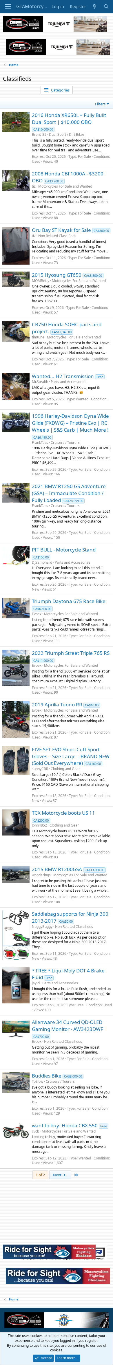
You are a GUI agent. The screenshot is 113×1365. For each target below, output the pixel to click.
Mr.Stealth (40, 381)
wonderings (41, 875)
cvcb (35, 1131)
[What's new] (94, 6)
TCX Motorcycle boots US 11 (63, 812)
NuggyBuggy (42, 926)
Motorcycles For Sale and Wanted (65, 186)
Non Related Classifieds (57, 235)
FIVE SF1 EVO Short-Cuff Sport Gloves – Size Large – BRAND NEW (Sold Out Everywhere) (71, 756)
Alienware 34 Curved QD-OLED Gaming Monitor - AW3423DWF (67, 1025)
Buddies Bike (46, 1075)
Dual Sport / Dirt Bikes (67, 134)
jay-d (36, 983)
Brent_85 (39, 134)
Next (57, 1174)
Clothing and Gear (65, 768)
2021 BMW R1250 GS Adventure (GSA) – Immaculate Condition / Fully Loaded (69, 493)
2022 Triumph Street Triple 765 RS (71, 653)
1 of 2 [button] (40, 1174)
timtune (38, 337)
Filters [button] (100, 104)
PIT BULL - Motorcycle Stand (64, 549)
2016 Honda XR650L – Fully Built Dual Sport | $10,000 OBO (69, 118)
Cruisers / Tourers (65, 442)
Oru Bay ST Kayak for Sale (61, 230)
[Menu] (8, 6)
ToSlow (37, 1081)
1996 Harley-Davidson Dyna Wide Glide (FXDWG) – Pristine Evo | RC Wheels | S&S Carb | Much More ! (70, 423)
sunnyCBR (40, 768)
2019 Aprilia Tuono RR (57, 704)
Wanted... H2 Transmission (63, 376)
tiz (34, 186)
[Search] (106, 6)
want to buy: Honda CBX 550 (65, 1125)
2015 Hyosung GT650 (56, 275)
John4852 (39, 825)
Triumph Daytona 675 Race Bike (68, 601)
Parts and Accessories (68, 381)
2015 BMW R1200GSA (57, 869)
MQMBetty (40, 280)
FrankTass (40, 442)
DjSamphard (42, 562)
